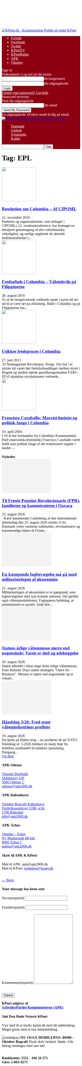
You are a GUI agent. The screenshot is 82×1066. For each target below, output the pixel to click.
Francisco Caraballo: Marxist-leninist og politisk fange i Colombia (39, 420)
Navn (13, 898)
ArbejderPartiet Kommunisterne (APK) (32, 1007)
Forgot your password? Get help (25, 93)
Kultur (15, 138)
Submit (8, 995)
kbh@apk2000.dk (15, 816)
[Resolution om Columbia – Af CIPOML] (19, 200)
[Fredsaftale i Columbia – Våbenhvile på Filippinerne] (19, 273)
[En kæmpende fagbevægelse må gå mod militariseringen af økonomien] (26, 565)
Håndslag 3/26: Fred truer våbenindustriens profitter (26, 724)
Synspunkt (18, 134)
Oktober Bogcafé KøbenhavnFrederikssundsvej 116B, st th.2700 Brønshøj (23, 808)
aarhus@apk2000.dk (17, 846)
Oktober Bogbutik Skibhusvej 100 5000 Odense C (15, 778)
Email (13, 907)
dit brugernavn (54, 79)
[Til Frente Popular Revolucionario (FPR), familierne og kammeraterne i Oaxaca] (26, 492)
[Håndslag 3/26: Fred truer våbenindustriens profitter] (26, 713)
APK (14, 58)
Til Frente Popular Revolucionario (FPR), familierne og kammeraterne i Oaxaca (41, 503)
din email (50, 105)
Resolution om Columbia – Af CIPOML (39, 208)
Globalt (16, 130)
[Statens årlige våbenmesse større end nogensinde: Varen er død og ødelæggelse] (26, 639)
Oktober (17, 62)
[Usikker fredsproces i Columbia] (19, 343)
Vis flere (8, 756)
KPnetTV (18, 50)
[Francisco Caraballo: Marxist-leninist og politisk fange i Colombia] (19, 409)
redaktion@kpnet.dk (38, 868)
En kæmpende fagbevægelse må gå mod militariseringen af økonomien (39, 577)
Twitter (16, 46)
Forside (16, 38)
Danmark (17, 126)
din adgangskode (56, 83)
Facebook (18, 42)
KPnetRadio (20, 54)
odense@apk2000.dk (17, 786)
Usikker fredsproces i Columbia (31, 351)
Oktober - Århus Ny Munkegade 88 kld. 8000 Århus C (18, 838)
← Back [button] (8, 880)
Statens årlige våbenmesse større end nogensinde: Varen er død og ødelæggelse (40, 650)
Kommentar (17, 983)
